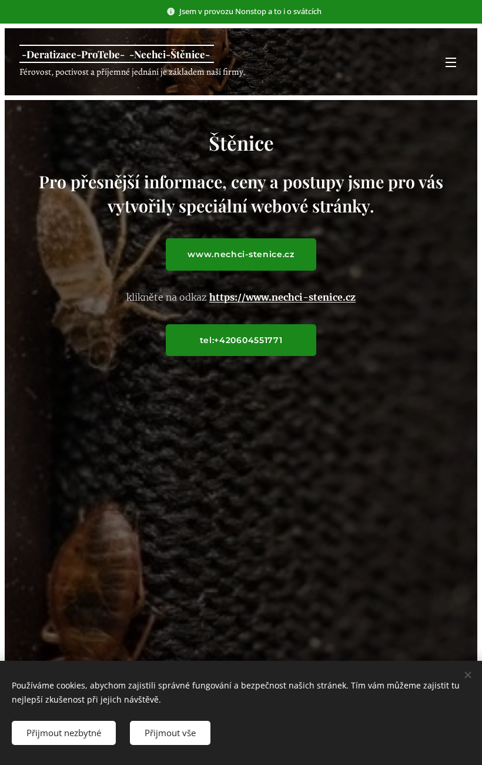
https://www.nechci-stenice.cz (282, 297)
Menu (451, 62)
